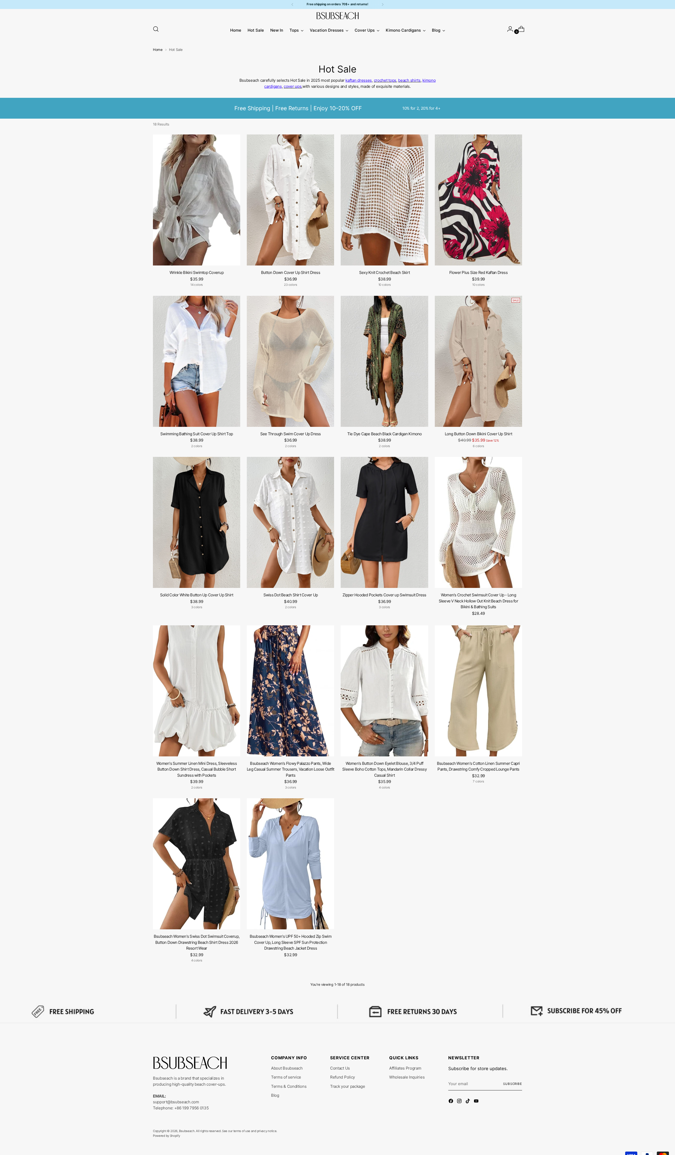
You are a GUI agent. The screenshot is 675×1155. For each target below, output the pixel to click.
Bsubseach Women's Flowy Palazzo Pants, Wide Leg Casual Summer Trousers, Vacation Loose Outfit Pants (290, 769)
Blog (275, 1095)
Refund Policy (342, 1077)
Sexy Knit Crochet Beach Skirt (384, 272)
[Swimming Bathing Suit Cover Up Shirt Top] (196, 361)
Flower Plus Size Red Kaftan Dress (478, 272)
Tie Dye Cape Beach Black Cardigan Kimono (384, 433)
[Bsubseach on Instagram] (460, 1101)
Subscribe (512, 1084)
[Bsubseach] (337, 15)
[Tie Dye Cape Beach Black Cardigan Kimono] (384, 361)
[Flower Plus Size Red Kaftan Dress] (478, 199)
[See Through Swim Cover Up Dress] (290, 361)
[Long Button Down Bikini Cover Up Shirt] (478, 361)
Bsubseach (187, 1131)
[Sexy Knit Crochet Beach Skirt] (384, 199)
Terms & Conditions (289, 1086)
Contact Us (340, 1068)
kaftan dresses (358, 80)
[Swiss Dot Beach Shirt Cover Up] (290, 522)
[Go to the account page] (508, 29)
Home (158, 49)
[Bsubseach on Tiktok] (468, 1101)
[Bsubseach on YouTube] (477, 1101)
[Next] (382, 4)
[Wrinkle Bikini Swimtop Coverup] (196, 199)
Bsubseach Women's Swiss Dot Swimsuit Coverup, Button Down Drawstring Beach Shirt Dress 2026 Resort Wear (196, 942)
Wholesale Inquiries (407, 1077)
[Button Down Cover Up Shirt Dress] (290, 199)
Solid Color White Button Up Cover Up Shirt (196, 594)
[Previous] (292, 4)
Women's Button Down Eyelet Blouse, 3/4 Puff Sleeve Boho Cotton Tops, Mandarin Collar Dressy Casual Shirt (384, 769)
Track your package (347, 1086)
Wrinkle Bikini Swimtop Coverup (197, 272)
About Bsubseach (287, 1068)
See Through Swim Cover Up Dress (290, 433)
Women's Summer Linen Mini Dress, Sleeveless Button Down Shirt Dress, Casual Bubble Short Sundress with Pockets (196, 769)
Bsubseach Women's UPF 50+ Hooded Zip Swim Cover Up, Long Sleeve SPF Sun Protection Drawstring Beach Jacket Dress (290, 942)
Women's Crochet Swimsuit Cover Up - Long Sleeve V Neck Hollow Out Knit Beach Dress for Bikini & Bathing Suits (478, 600)
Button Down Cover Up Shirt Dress (290, 272)
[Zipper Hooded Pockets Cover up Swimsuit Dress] (384, 522)
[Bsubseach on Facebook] (451, 1101)
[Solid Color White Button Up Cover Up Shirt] (196, 522)
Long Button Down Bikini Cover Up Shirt (478, 433)
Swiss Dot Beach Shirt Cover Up (290, 594)
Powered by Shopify (166, 1136)
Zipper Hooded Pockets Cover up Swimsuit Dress (384, 594)
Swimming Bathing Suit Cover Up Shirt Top (196, 433)
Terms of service (286, 1077)
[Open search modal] (156, 29)
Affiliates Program (405, 1068)
